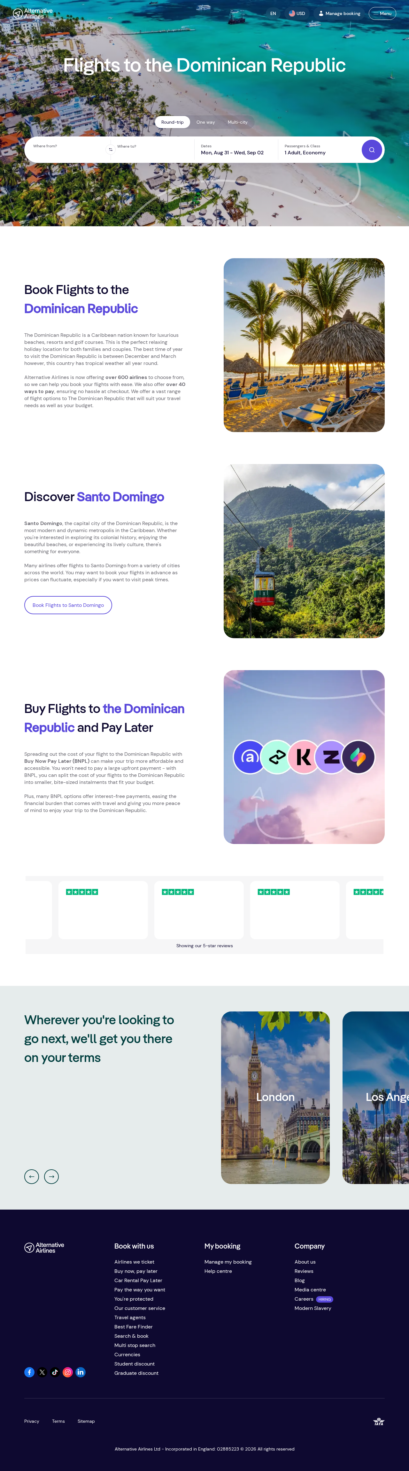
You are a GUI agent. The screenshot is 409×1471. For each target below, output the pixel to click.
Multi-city (238, 122)
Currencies (127, 1354)
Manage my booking (228, 1261)
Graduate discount (136, 1373)
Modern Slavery (313, 1308)
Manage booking (343, 13)
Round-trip (172, 122)
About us (305, 1261)
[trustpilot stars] (68, 910)
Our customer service (139, 1308)
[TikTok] (55, 1375)
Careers (304, 1299)
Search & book (131, 1336)
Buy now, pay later (136, 1271)
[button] (273, 13)
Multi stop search (134, 1345)
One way (206, 122)
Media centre (310, 1289)
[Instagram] (68, 1375)
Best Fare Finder (133, 1326)
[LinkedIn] (80, 1375)
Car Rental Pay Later (138, 1280)
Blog (300, 1280)
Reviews (304, 1271)
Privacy (31, 1421)
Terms (58, 1421)
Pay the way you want (139, 1289)
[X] (42, 1375)
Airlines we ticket (134, 1261)
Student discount (134, 1363)
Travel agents (130, 1317)
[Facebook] (29, 1375)
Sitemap (86, 1421)
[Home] (33, 13)
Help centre (218, 1271)
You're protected (133, 1299)
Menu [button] (385, 13)
